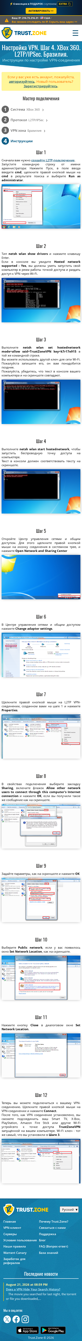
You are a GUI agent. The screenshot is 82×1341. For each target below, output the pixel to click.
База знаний (48, 1253)
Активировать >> (41, 11)
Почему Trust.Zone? (53, 1221)
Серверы (10, 1234)
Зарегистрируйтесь (41, 86)
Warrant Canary (14, 1253)
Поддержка (47, 1234)
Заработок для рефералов (14, 1261)
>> (44, 21)
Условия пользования (20, 1240)
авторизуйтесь (22, 81)
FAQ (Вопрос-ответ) (53, 1246)
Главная (9, 1221)
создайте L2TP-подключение (53, 160)
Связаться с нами (52, 1228)
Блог (42, 1240)
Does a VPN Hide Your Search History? (33, 1289)
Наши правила (14, 1246)
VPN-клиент (12, 1228)
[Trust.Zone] (24, 33)
